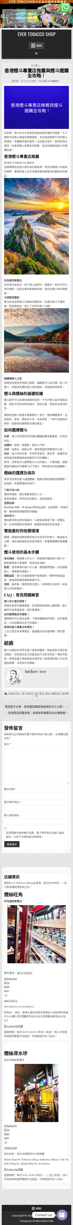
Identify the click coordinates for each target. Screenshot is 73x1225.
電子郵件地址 (12, 802)
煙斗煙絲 (39, 693)
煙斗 (37, 65)
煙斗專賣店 (28, 693)
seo (16, 81)
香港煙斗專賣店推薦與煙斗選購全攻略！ (36, 73)
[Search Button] (36, 53)
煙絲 (47, 693)
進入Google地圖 (13, 1026)
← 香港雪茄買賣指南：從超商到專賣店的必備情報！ (36, 712)
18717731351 (24, 972)
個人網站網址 (11, 815)
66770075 (11, 1000)
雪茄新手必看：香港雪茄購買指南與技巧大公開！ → (36, 706)
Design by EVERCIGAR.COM (36, 1221)
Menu (39, 45)
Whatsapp (10, 978)
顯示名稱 (10, 789)
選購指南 (56, 693)
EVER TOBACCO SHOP (36, 33)
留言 (7, 744)
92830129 (11, 1147)
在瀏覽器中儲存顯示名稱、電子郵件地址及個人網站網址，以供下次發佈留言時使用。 (35, 834)
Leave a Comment (50, 81)
